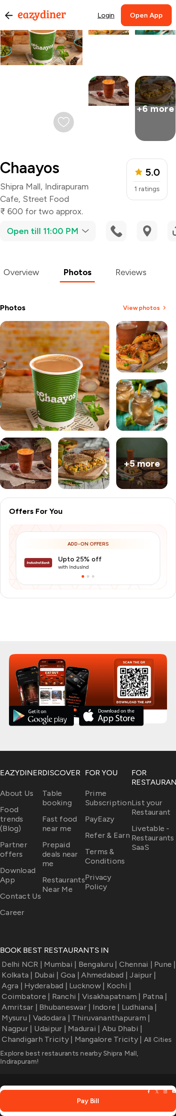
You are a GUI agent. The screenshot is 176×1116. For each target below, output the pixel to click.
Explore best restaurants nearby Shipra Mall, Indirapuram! (69, 1057)
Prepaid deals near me (60, 854)
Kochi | (119, 985)
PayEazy (99, 819)
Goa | (70, 975)
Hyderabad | (45, 985)
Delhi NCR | (22, 964)
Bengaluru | (98, 964)
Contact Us (20, 896)
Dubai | (47, 975)
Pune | (165, 964)
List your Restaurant (151, 807)
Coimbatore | (26, 996)
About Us (16, 793)
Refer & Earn (107, 835)
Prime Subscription (108, 798)
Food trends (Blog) (11, 819)
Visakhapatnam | (111, 996)
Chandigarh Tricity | (37, 1039)
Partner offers (13, 849)
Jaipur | (142, 975)
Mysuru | (16, 1018)
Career (12, 912)
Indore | (106, 1007)
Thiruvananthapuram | (111, 1018)
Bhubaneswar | (65, 1007)
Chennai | (136, 964)
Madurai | (84, 1028)
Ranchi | (66, 996)
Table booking (57, 798)
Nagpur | (17, 1028)
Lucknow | (87, 985)
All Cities (157, 1039)
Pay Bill (88, 1101)
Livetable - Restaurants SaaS (153, 838)
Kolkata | (17, 975)
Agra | (12, 985)
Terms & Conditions (105, 856)
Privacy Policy (98, 882)
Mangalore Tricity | (108, 1039)
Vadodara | (51, 1018)
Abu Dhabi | (122, 1028)
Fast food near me (59, 823)
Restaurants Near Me (63, 884)
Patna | (155, 996)
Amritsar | (20, 1007)
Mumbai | (60, 964)
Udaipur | (50, 1028)
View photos (141, 308)
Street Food (46, 199)
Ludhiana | (139, 1007)
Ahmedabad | (104, 975)
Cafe (9, 199)
